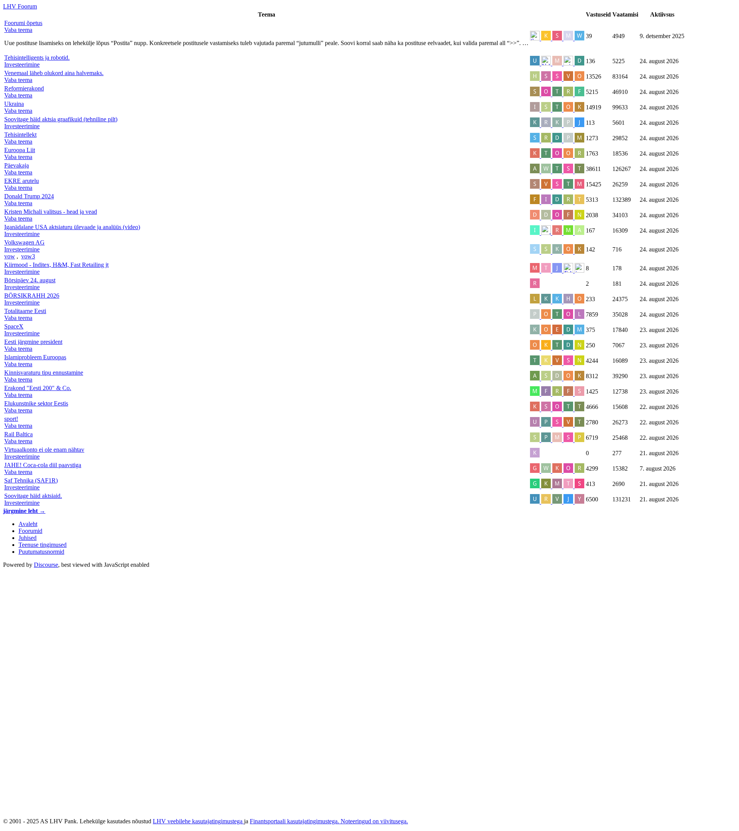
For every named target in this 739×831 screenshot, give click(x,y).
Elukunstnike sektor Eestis (36, 403)
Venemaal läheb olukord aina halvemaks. (54, 73)
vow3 (28, 256)
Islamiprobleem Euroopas (35, 357)
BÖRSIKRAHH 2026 (31, 295)
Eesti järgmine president (33, 341)
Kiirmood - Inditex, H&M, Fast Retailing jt (56, 264)
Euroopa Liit (19, 150)
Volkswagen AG (24, 242)
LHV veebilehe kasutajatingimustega (198, 821)
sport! (11, 419)
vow (9, 256)
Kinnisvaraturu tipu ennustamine (43, 372)
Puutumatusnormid (41, 551)
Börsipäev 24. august (29, 280)
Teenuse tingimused (42, 544)
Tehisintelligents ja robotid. (37, 57)
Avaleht (27, 524)
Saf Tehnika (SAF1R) (31, 480)
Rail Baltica (18, 434)
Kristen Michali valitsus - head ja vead (50, 211)
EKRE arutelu (21, 181)
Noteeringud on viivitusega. (374, 821)
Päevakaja (16, 165)
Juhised (27, 537)
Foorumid (30, 531)
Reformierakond (24, 88)
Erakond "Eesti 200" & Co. (37, 388)
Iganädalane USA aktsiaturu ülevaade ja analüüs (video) (72, 227)
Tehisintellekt (20, 134)
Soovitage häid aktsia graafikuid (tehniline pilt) (60, 119)
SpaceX (13, 326)
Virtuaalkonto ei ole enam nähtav (44, 449)
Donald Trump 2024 (29, 196)
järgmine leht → (24, 511)
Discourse (46, 564)
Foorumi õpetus (23, 23)
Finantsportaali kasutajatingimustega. (295, 821)
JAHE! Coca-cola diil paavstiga (42, 465)
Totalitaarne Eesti (25, 311)
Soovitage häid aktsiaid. (33, 496)
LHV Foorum (20, 6)
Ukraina (14, 104)
